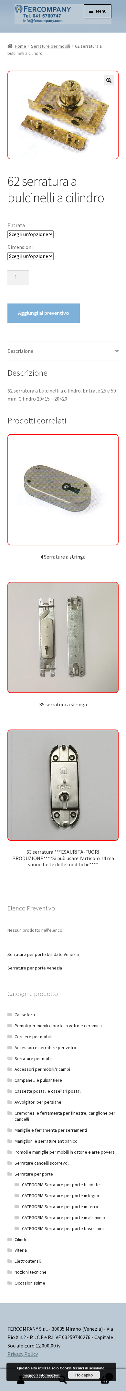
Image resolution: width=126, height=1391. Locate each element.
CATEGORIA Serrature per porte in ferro (60, 1206)
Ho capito (84, 1375)
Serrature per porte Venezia (34, 968)
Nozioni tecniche (31, 1272)
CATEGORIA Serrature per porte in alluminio (63, 1217)
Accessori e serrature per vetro (45, 1047)
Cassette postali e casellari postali (48, 1091)
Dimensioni (20, 247)
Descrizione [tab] (20, 351)
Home (20, 46)
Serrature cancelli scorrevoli (42, 1163)
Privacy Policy (22, 1354)
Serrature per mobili (50, 46)
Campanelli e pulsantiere (38, 1080)
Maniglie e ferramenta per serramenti (51, 1130)
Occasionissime (30, 1283)
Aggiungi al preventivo (43, 313)
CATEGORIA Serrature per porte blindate (61, 1184)
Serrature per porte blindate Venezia (43, 954)
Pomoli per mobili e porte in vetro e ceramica (58, 1025)
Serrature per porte (34, 1174)
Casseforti (25, 1015)
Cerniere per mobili (33, 1036)
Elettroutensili (28, 1261)
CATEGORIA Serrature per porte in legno (60, 1195)
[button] (109, 80)
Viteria (21, 1250)
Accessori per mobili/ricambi (42, 1069)
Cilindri (21, 1239)
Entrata (16, 225)
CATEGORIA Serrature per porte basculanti (63, 1228)
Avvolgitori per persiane (38, 1102)
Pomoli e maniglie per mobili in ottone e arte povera (65, 1152)
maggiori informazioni (41, 1375)
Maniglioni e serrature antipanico (46, 1141)
